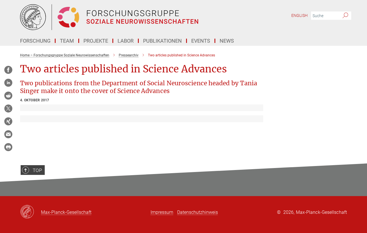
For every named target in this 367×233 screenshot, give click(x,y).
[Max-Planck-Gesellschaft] (30, 212)
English (299, 15)
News (227, 41)
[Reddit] (8, 95)
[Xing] (8, 121)
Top (37, 170)
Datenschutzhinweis (197, 212)
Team (67, 41)
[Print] (8, 147)
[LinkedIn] (8, 82)
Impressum (162, 212)
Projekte (95, 41)
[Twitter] (8, 108)
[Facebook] (8, 70)
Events (200, 41)
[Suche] (345, 16)
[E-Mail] (8, 134)
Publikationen (162, 41)
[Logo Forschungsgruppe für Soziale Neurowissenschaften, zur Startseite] (127, 17)
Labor (126, 41)
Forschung (35, 41)
